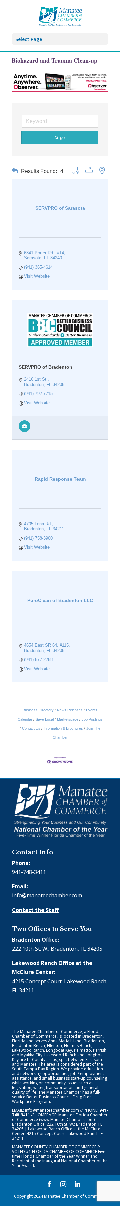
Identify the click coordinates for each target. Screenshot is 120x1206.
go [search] (62, 137)
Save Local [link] (45, 719)
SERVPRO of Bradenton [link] (45, 367)
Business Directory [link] (38, 710)
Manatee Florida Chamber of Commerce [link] (60, 1117)
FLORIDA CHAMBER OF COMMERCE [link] (64, 1151)
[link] (60, 16)
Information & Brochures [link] (63, 728)
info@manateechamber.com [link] (47, 895)
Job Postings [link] (92, 719)
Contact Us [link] (31, 728)
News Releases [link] (70, 710)
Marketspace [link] (67, 719)
